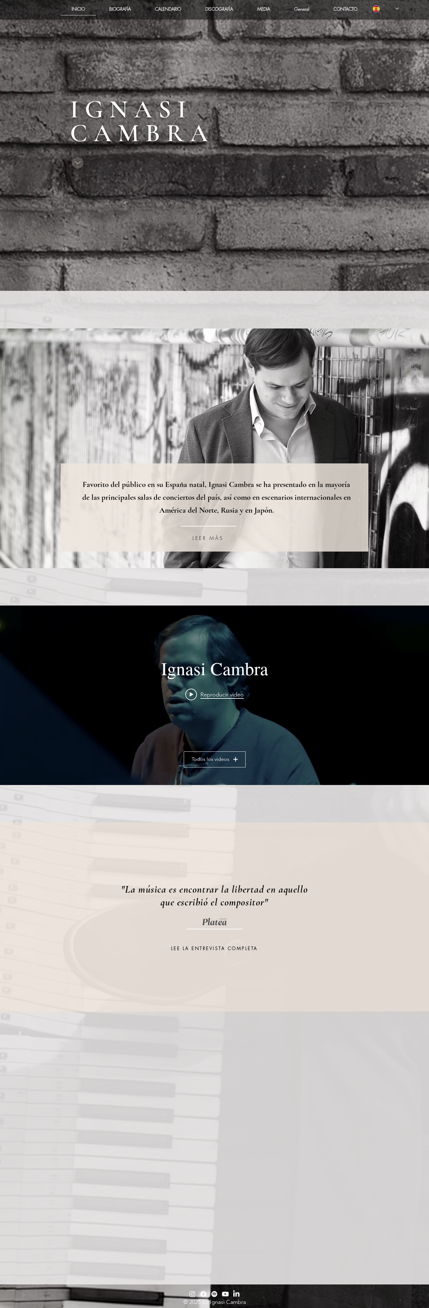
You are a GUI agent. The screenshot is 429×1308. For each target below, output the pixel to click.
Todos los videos (210, 759)
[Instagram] (192, 1294)
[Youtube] (225, 1294)
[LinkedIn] (236, 1294)
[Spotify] (214, 1294)
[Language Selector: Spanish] (385, 9)
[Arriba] (78, 162)
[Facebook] (203, 1294)
